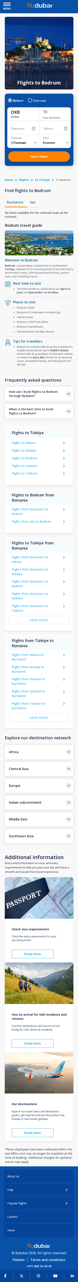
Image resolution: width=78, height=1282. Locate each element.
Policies (19, 1260)
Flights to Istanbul (24, 466)
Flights (24, 180)
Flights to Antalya (24, 450)
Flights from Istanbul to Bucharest (28, 693)
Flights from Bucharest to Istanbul (30, 596)
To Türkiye (42, 180)
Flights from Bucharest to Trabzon (30, 608)
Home (9, 180)
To (45, 111)
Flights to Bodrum (24, 458)
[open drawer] (7, 4)
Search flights (39, 156)
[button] (39, 394)
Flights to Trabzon (25, 473)
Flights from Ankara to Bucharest (28, 657)
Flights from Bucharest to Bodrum (30, 511)
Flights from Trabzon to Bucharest (29, 706)
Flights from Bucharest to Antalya (30, 571)
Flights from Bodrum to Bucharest (28, 681)
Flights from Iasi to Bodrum (31, 521)
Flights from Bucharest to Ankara (30, 559)
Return (18, 100)
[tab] (16, 202)
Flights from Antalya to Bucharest (28, 669)
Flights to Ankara (24, 443)
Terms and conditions (48, 1260)
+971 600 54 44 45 (39, 1266)
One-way (39, 100)
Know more (32, 954)
